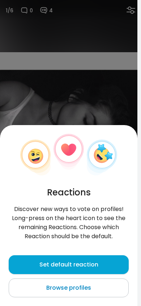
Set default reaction (68, 264)
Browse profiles (68, 288)
